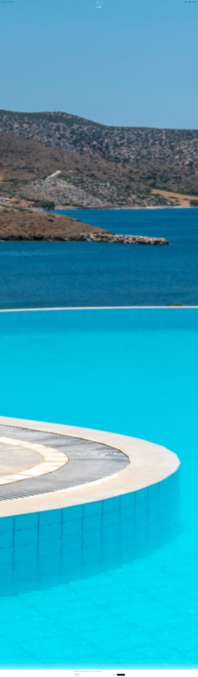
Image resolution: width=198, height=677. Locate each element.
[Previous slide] (6, 338)
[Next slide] (191, 338)
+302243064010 (11, 1)
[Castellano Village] (99, 3)
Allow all (121, 674)
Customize (114, 674)
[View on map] (189, 1)
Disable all (77, 674)
